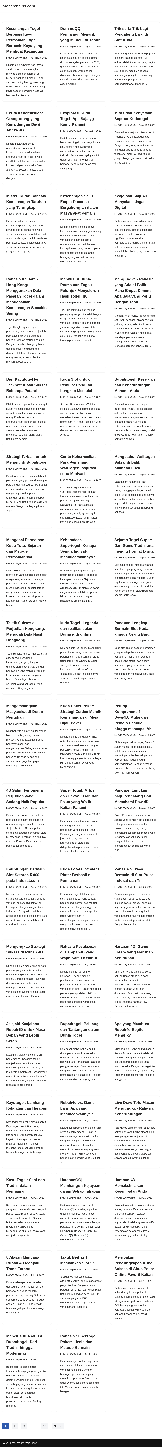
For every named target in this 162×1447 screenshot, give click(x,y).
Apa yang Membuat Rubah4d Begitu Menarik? (131, 1029)
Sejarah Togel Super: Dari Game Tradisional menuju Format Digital (134, 545)
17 (44, 1426)
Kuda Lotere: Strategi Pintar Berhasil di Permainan (79, 875)
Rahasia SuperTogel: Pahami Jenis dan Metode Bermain (79, 1342)
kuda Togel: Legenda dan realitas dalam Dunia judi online (79, 628)
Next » (57, 1426)
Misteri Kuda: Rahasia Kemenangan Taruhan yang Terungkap (26, 202)
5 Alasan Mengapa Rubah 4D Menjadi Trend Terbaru (22, 1263)
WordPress (30, 1443)
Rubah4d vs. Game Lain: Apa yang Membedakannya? (77, 1108)
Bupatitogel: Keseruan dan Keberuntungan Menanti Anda (134, 385)
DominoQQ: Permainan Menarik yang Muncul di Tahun (80, 34)
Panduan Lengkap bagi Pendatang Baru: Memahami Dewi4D (134, 796)
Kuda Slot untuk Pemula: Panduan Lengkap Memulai (76, 385)
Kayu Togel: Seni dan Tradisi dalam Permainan (25, 1185)
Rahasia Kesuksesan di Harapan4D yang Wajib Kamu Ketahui (79, 952)
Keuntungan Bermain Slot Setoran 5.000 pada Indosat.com (25, 875)
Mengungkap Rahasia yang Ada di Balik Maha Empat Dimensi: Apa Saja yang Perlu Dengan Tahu (134, 290)
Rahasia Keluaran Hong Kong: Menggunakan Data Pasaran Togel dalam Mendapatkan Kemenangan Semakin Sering (26, 296)
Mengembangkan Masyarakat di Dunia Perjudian (24, 711)
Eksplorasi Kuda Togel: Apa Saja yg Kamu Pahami (77, 119)
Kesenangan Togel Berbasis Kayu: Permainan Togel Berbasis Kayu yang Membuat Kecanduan (25, 40)
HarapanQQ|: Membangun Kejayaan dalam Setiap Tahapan (80, 1185)
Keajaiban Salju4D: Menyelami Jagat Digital (131, 202)
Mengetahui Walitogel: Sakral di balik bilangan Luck (134, 462)
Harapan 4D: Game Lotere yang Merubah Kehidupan (133, 952)
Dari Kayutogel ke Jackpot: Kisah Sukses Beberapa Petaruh (26, 385)
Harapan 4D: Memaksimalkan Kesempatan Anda (130, 1185)
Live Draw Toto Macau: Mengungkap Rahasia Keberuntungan (135, 1108)
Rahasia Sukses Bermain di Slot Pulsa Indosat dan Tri (134, 875)
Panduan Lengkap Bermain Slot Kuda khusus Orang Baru (132, 628)
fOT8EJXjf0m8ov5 (18, 58)
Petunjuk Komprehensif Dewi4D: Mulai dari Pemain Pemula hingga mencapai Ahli (134, 717)
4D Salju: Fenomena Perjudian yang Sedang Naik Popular (25, 796)
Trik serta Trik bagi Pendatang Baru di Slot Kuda (131, 34)
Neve (5, 1443)
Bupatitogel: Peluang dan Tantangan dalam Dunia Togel (79, 1029)
